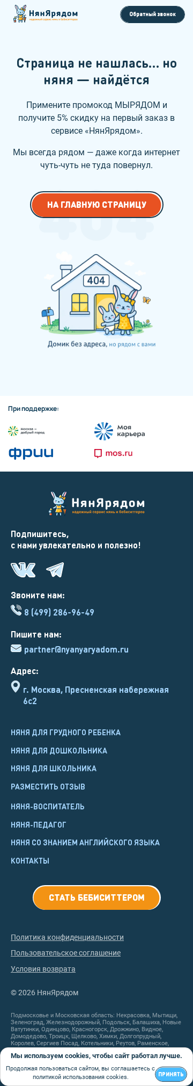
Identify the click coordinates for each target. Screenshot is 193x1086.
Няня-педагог (38, 824)
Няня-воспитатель (48, 806)
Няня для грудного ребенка (66, 732)
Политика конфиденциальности (67, 937)
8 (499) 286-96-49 (59, 612)
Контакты (30, 860)
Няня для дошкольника (59, 750)
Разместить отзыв (48, 786)
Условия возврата (43, 969)
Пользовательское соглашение (66, 953)
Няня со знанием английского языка (85, 842)
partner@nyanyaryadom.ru (76, 649)
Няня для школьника (53, 768)
